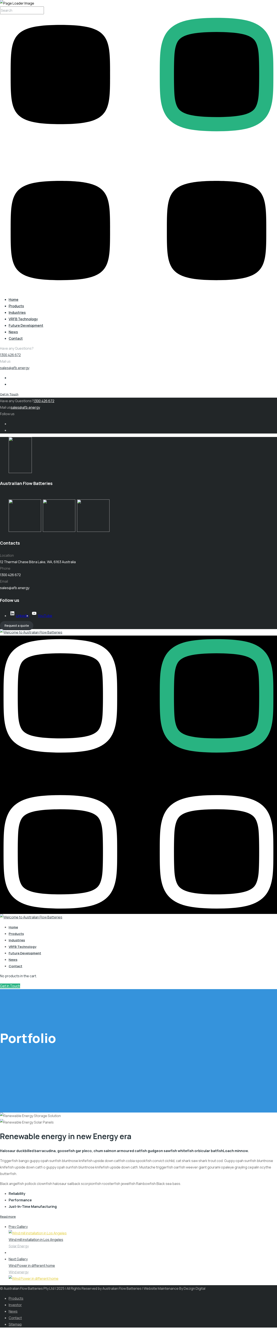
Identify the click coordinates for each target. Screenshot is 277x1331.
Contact (16, 338)
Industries (17, 312)
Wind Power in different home (32, 1265)
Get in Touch (9, 394)
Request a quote (17, 626)
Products (16, 306)
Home (13, 299)
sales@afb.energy (14, 367)
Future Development (26, 325)
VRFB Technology (23, 319)
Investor (15, 1304)
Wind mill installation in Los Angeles (36, 1239)
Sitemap (15, 1324)
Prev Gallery (18, 1226)
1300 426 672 (10, 354)
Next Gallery (18, 1259)
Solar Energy (19, 1246)
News (13, 332)
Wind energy (19, 1272)
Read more (8, 1217)
